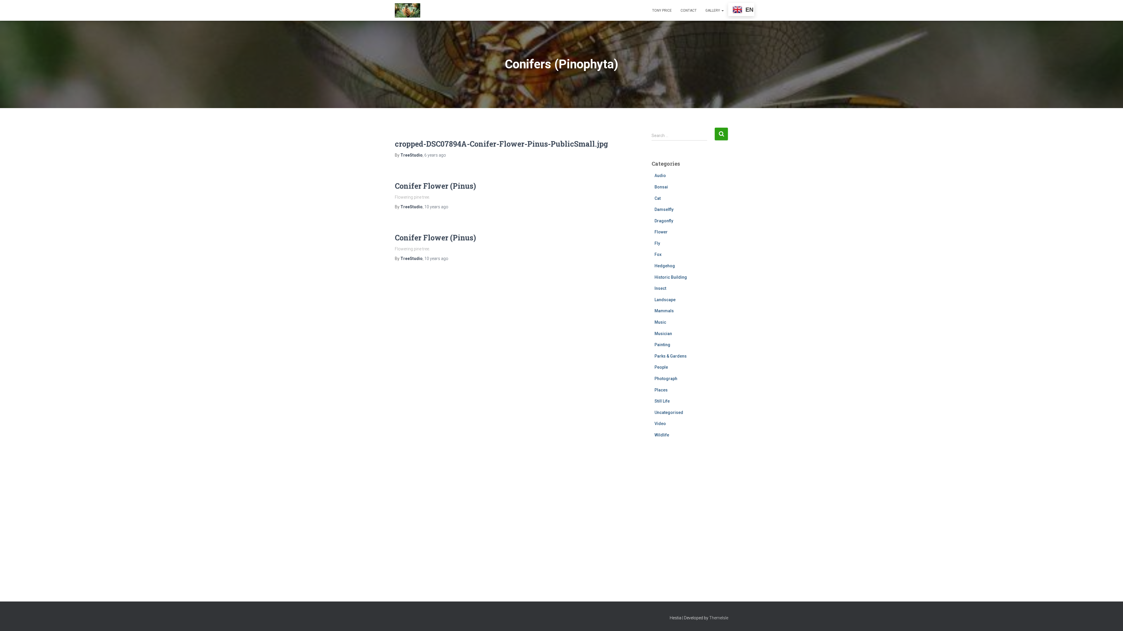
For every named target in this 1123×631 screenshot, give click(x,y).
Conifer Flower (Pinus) (435, 186)
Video (660, 423)
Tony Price (662, 10)
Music (660, 322)
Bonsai (661, 187)
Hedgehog (664, 266)
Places (661, 390)
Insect (660, 288)
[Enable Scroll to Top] (1111, 619)
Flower (661, 232)
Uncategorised (668, 412)
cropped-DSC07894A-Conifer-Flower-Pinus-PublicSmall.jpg (501, 144)
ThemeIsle (718, 618)
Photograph (665, 378)
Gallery (713, 10)
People (661, 367)
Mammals (664, 310)
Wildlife (661, 435)
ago (435, 155)
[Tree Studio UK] (407, 10)
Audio (660, 175)
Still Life (662, 401)
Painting (662, 344)
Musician (663, 333)
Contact (689, 10)
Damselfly (664, 209)
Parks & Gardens (670, 356)
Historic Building (670, 277)
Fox (658, 254)
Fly (657, 243)
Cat (657, 198)
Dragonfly (663, 221)
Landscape (665, 299)
